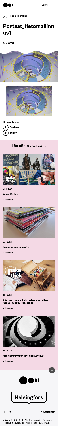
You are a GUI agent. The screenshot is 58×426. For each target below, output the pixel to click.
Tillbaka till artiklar (18, 16)
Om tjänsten (47, 420)
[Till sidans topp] (52, 370)
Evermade (45, 423)
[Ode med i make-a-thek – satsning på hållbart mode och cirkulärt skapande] (29, 275)
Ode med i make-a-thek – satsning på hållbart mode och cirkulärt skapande (26, 301)
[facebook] (4, 412)
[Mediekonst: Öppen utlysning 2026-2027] (29, 331)
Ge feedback (49, 411)
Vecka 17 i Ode (10, 194)
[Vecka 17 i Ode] (29, 169)
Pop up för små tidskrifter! (17, 247)
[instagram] (9, 412)
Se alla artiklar (39, 146)
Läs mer (9, 199)
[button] (53, 5)
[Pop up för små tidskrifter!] (29, 222)
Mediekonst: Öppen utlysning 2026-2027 (24, 355)
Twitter (13, 132)
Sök (44, 4)
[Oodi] (9, 5)
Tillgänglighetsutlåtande (14, 423)
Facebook (14, 127)
